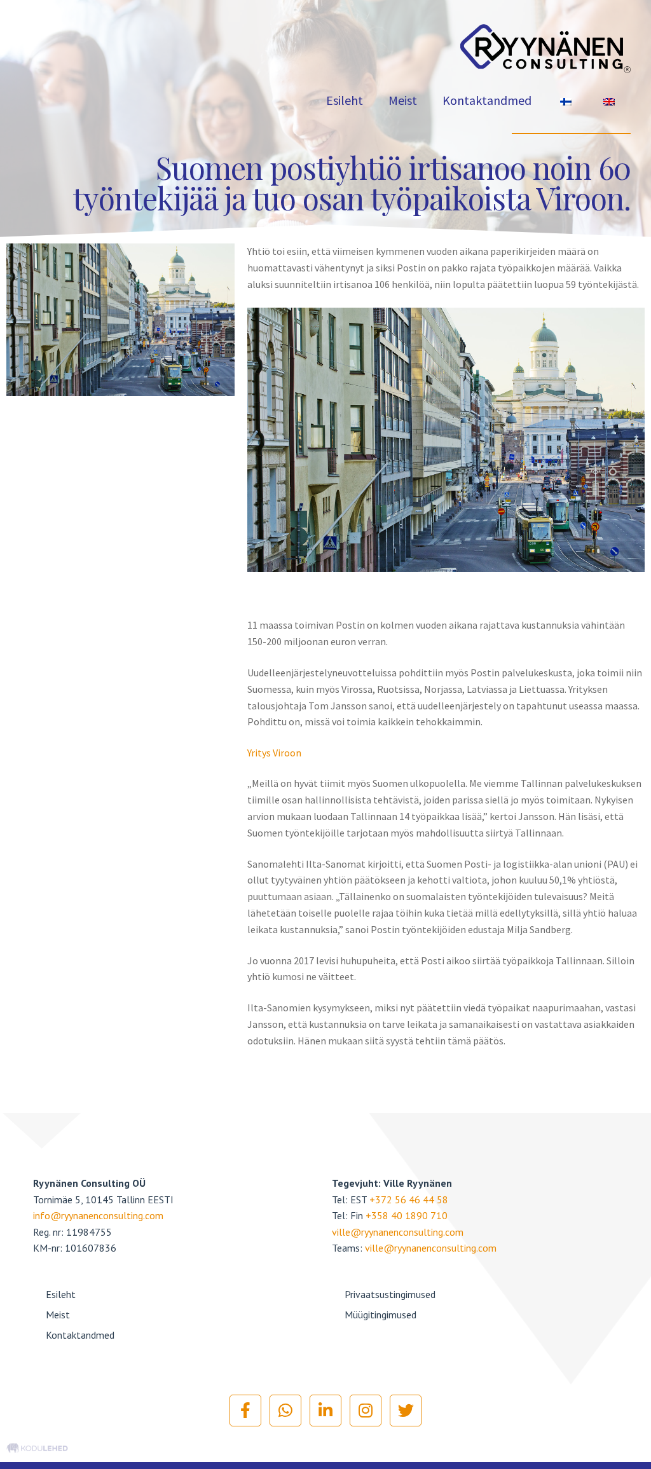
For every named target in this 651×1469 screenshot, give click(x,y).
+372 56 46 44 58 (408, 1199)
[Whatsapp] (285, 1410)
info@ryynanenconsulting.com (98, 1215)
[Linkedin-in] (325, 1410)
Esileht (344, 100)
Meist (402, 100)
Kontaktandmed (486, 100)
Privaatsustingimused (390, 1294)
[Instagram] (365, 1410)
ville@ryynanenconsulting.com (397, 1232)
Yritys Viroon (274, 752)
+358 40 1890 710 (407, 1215)
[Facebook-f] (245, 1410)
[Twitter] (405, 1410)
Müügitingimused (380, 1314)
